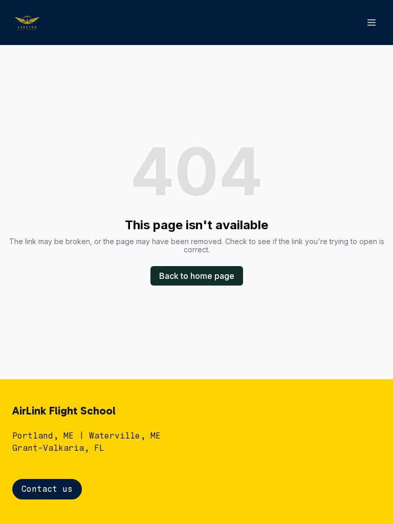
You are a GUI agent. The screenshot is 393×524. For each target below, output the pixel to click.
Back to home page (196, 276)
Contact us (47, 489)
